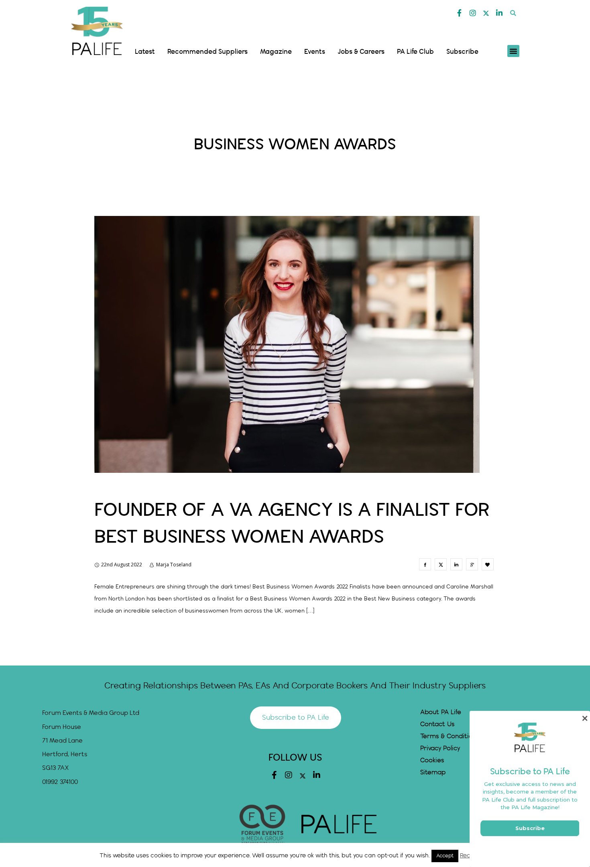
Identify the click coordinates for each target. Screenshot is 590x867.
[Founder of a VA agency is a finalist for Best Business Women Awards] (425, 564)
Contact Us (437, 724)
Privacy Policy (440, 748)
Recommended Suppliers (207, 51)
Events (314, 51)
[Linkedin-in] (499, 12)
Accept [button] (445, 856)
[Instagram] (472, 12)
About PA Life (440, 712)
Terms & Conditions (449, 736)
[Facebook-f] (459, 12)
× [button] (584, 718)
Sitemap (433, 772)
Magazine (276, 51)
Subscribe (462, 51)
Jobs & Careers (361, 51)
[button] (513, 13)
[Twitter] (486, 13)
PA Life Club (415, 51)
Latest (145, 51)
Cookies (432, 760)
